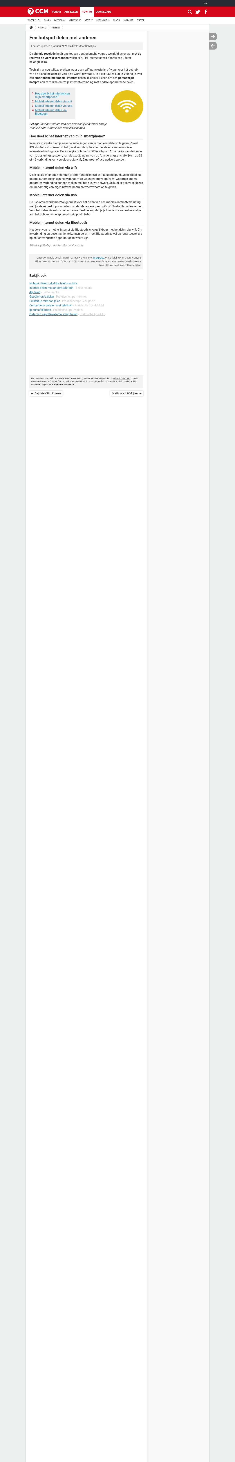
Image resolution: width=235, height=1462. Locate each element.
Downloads (103, 11)
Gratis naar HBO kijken (125, 393)
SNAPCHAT (128, 20)
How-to (87, 11)
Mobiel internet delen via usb (53, 106)
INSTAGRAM (59, 20)
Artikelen (71, 11)
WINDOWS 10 (75, 20)
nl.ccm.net (125, 378)
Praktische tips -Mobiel (89, 305)
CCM (116, 378)
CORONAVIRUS (102, 20)
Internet (55, 27)
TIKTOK (140, 20)
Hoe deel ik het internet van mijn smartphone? (52, 95)
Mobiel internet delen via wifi (53, 101)
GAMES (47, 20)
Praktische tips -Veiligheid (78, 301)
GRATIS (116, 20)
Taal (205, 3)
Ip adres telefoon (40, 310)
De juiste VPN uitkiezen (48, 393)
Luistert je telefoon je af (44, 301)
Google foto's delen (41, 296)
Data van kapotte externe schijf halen (53, 314)
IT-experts (98, 257)
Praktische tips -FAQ (93, 314)
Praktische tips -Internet (71, 296)
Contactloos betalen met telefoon (50, 305)
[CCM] (38, 12)
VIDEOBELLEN (34, 20)
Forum (56, 11)
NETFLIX (89, 20)
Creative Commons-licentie (62, 381)
